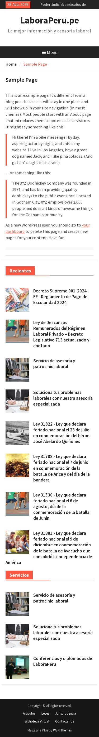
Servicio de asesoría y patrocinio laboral (54, 363)
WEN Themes (62, 730)
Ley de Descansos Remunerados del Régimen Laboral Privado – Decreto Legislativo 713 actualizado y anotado (61, 334)
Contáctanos (64, 721)
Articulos (29, 713)
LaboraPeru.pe (49, 20)
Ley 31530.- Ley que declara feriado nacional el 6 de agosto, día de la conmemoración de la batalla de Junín (61, 506)
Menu (52, 52)
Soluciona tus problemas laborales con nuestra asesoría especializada (63, 398)
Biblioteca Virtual (37, 721)
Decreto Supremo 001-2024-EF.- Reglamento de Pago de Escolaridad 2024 (60, 296)
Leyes (45, 713)
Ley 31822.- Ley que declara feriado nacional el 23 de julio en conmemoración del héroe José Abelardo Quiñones (61, 432)
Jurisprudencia (65, 713)
